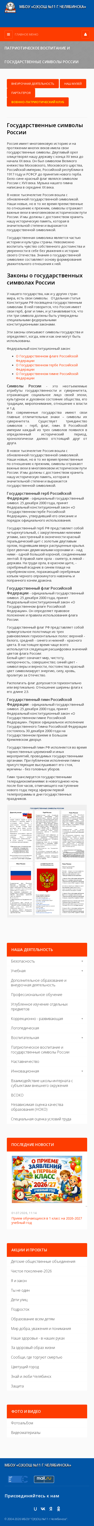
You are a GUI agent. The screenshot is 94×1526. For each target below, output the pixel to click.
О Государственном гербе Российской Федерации (47, 367)
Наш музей (73, 84)
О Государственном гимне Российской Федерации (47, 375)
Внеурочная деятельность (32, 84)
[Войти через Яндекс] (50, 1504)
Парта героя (21, 93)
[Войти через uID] (35, 1504)
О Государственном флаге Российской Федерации (47, 358)
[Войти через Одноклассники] (58, 1504)
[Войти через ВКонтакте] (43, 1504)
